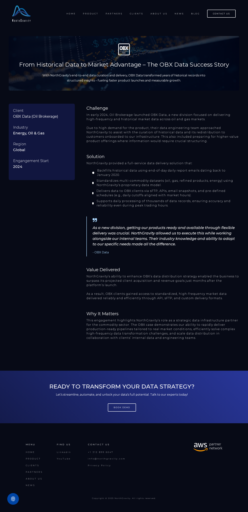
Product (90, 13)
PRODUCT (33, 458)
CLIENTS (32, 465)
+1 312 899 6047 (100, 452)
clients (136, 13)
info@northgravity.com (106, 458)
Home (71, 13)
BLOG (195, 13)
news (179, 13)
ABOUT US (34, 478)
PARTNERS (114, 13)
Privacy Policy (99, 465)
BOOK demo (122, 407)
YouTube (64, 458)
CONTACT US (221, 13)
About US (159, 13)
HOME (30, 452)
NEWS (30, 485)
